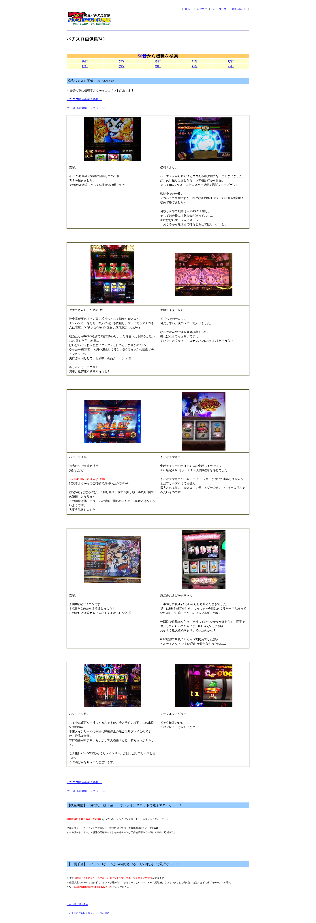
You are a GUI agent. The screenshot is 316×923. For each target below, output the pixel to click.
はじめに (202, 9)
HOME (188, 9)
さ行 (158, 61)
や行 (158, 66)
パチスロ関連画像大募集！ (84, 99)
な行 (231, 61)
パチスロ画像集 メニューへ (86, 108)
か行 (121, 61)
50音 (142, 56)
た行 (195, 61)
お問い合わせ (239, 9)
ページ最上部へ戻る (77, 904)
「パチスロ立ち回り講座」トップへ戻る (88, 913)
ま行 (121, 66)
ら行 (195, 66)
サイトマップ (219, 9)
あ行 (85, 61)
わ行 (231, 66)
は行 (85, 66)
